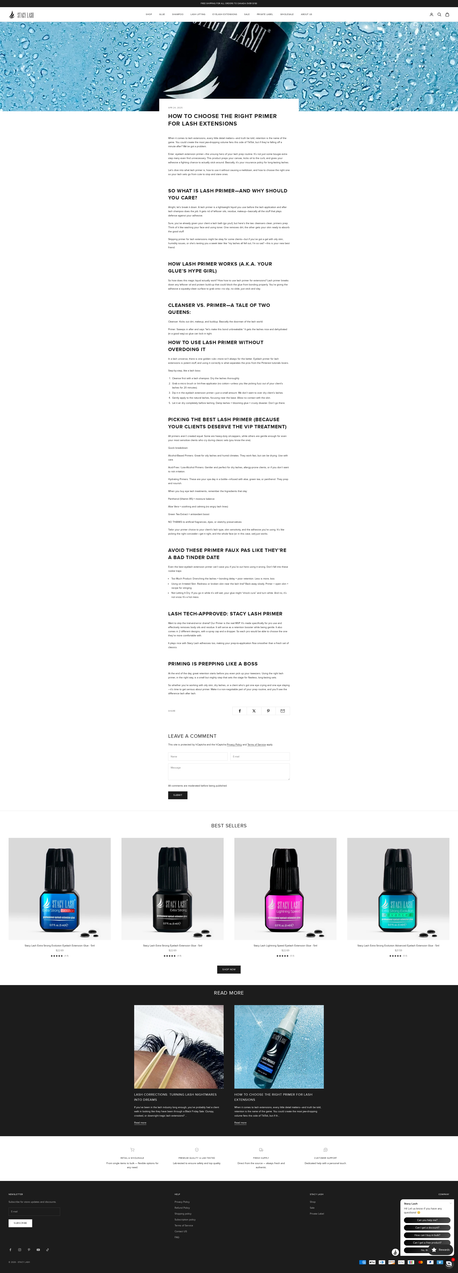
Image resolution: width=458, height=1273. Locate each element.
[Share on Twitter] (254, 711)
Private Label (265, 14)
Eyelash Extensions (225, 14)
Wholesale (287, 14)
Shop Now (228, 969)
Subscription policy (185, 1219)
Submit (177, 795)
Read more (140, 1122)
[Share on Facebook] (240, 711)
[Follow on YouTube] (38, 1250)
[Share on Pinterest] (268, 711)
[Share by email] (283, 711)
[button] (449, 1264)
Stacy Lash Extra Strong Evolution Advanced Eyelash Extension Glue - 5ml (398, 945)
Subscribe (20, 1223)
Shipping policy (183, 1213)
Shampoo (177, 14)
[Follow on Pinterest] (29, 1250)
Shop (149, 14)
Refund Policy (182, 1207)
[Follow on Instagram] (19, 1250)
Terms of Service (256, 744)
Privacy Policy (234, 744)
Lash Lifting (198, 14)
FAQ (177, 1237)
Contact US (181, 1231)
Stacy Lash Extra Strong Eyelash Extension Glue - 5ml (172, 945)
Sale (247, 14)
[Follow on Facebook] (10, 1250)
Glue (162, 14)
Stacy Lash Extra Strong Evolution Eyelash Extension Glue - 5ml (60, 945)
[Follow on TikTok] (47, 1250)
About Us (306, 14)
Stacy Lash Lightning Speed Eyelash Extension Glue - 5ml (285, 945)
